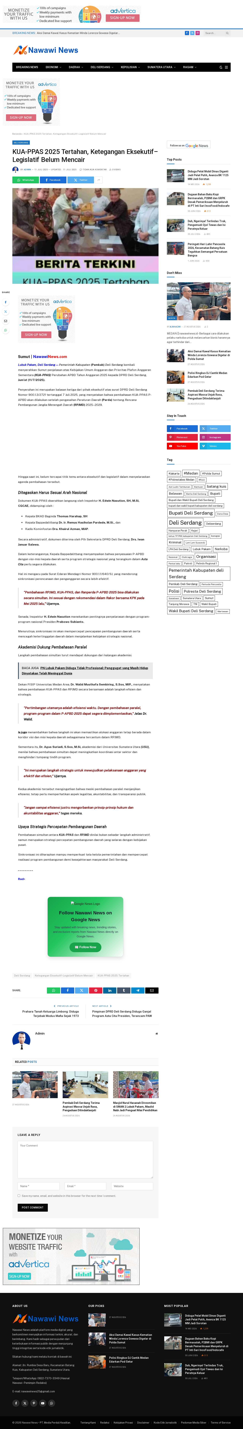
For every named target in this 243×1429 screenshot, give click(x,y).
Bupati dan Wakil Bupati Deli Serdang (191, 500)
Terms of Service (221, 1422)
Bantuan (198, 487)
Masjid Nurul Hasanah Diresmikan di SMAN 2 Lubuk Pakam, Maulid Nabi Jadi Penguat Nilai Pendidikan (135, 1106)
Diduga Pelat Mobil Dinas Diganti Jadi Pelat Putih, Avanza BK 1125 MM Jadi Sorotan (208, 175)
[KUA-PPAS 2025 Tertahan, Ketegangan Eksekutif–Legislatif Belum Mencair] (85, 236)
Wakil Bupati (208, 604)
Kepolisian (129, 67)
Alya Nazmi (175, 327)
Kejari (194, 530)
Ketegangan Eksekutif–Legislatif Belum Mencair (64, 975)
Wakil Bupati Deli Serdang (191, 611)
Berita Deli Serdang (196, 494)
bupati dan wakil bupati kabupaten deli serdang (195, 505)
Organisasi (206, 556)
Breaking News (27, 67)
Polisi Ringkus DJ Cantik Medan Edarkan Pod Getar (207, 374)
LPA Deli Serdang (179, 549)
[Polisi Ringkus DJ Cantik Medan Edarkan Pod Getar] (175, 377)
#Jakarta (174, 473)
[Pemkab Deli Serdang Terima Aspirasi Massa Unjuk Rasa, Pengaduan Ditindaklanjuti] (85, 1084)
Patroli (188, 563)
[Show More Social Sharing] (99, 180)
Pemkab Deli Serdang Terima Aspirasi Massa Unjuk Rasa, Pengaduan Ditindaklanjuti (81, 1106)
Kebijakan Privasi (123, 1422)
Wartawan (222, 611)
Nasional (173, 557)
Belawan (175, 493)
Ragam (188, 67)
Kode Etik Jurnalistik (165, 1422)
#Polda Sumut (211, 473)
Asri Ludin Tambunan (179, 487)
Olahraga (187, 557)
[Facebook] (5, 302)
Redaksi (104, 1422)
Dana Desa (222, 514)
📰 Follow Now (85, 947)
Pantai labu (174, 563)
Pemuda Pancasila (211, 584)
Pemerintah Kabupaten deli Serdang (196, 573)
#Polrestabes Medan (181, 479)
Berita (171, 318)
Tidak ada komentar (95, 169)
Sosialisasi (174, 598)
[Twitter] (5, 311)
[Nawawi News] (45, 50)
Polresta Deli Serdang (202, 591)
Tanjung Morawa (179, 604)
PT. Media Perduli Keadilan (55, 1422)
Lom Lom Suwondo (195, 542)
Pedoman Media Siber (193, 1422)
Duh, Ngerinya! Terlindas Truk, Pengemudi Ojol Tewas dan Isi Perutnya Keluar (207, 225)
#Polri (202, 480)
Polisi (174, 591)
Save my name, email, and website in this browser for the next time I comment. (69, 1195)
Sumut (209, 598)
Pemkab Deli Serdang (183, 584)
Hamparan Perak (178, 530)
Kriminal (175, 542)
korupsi (215, 536)
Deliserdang (213, 523)
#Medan (191, 473)
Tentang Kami (88, 1422)
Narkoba (221, 549)
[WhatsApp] (5, 330)
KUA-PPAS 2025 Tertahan (113, 975)
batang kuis (216, 486)
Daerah (74, 67)
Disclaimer (143, 1422)
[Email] (5, 320)
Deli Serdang (100, 67)
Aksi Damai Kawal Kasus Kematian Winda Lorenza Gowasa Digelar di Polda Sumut (79, 33)
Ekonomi (52, 67)
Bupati (215, 493)
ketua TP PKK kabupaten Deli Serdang (188, 536)
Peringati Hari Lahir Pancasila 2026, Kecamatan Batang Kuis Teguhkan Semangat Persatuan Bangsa (207, 250)
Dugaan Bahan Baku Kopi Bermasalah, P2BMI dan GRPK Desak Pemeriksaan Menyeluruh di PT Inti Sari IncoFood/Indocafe (209, 200)
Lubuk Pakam (202, 549)
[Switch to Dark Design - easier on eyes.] (221, 67)
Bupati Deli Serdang (191, 513)
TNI (195, 604)
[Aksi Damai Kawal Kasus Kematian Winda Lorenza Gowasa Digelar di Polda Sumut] (175, 355)
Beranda (17, 133)
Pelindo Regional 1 (206, 563)
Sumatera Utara (160, 67)
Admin (27, 169)
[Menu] (226, 67)
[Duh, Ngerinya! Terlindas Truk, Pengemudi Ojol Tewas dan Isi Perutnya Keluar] (175, 225)
